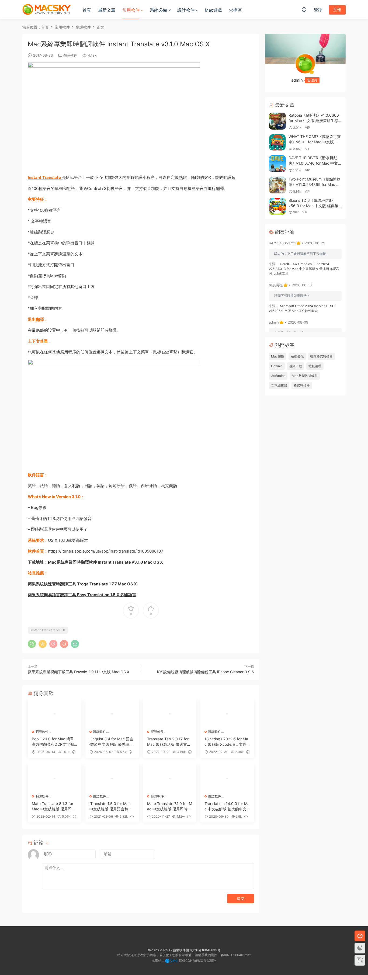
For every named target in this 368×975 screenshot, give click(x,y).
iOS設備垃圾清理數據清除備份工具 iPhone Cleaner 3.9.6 (205, 671)
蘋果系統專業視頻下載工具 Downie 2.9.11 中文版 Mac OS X (78, 671)
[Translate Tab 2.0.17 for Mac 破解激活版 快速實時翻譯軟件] (170, 714)
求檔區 (235, 10)
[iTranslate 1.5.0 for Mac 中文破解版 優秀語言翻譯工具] (112, 778)
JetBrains (278, 376)
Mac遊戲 (213, 10)
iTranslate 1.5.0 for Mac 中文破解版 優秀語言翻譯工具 (110, 806)
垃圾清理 (314, 366)
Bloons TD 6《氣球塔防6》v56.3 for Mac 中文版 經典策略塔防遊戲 (313, 205)
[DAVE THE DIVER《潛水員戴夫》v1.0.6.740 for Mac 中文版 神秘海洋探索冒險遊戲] (277, 163)
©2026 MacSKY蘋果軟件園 (168, 950)
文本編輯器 (279, 385)
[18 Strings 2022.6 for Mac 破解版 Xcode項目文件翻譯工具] (227, 714)
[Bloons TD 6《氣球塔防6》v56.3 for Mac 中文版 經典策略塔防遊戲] (277, 206)
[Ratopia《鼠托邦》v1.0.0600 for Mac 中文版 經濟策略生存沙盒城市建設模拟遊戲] (277, 121)
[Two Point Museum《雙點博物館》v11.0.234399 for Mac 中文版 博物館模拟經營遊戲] (277, 184)
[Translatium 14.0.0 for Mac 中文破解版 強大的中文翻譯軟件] (227, 778)
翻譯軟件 (70, 55)
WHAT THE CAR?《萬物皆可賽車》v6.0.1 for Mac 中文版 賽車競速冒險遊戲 (315, 141)
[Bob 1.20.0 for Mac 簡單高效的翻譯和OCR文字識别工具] (54, 714)
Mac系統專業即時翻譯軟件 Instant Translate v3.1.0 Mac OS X (105, 562)
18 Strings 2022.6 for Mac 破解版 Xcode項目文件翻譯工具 (226, 742)
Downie (277, 366)
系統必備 (158, 10)
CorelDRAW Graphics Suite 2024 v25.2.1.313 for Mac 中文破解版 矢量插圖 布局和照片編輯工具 (304, 269)
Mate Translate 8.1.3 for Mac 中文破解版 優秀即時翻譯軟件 (53, 806)
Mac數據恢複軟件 (305, 376)
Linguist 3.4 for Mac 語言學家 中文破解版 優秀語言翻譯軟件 (111, 742)
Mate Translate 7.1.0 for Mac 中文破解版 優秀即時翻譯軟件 (169, 806)
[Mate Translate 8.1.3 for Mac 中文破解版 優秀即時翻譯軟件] (54, 778)
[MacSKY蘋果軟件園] (46, 9)
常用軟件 (131, 10)
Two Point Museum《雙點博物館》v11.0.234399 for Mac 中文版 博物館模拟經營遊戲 (315, 184)
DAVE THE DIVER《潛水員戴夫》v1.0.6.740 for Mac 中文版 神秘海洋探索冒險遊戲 (315, 163)
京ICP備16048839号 (205, 950)
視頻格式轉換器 (321, 356)
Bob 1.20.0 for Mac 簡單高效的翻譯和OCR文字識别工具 (53, 742)
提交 (240, 898)
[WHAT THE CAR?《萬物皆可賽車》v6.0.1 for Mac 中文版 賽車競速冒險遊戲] (277, 142)
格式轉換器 (302, 385)
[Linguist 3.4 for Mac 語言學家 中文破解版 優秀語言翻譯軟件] (112, 714)
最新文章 (106, 10)
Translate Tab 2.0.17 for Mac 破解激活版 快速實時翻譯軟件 (169, 742)
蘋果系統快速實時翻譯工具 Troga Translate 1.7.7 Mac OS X (82, 584)
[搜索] (304, 9)
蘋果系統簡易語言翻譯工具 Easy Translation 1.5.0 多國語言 (82, 594)
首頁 (86, 10)
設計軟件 (186, 10)
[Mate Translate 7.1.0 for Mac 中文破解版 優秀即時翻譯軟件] (170, 778)
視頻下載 (295, 366)
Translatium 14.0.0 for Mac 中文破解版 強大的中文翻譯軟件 (226, 806)
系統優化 (297, 356)
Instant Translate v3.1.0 (47, 630)
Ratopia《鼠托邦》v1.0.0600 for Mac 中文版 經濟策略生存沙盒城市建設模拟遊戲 (314, 120)
